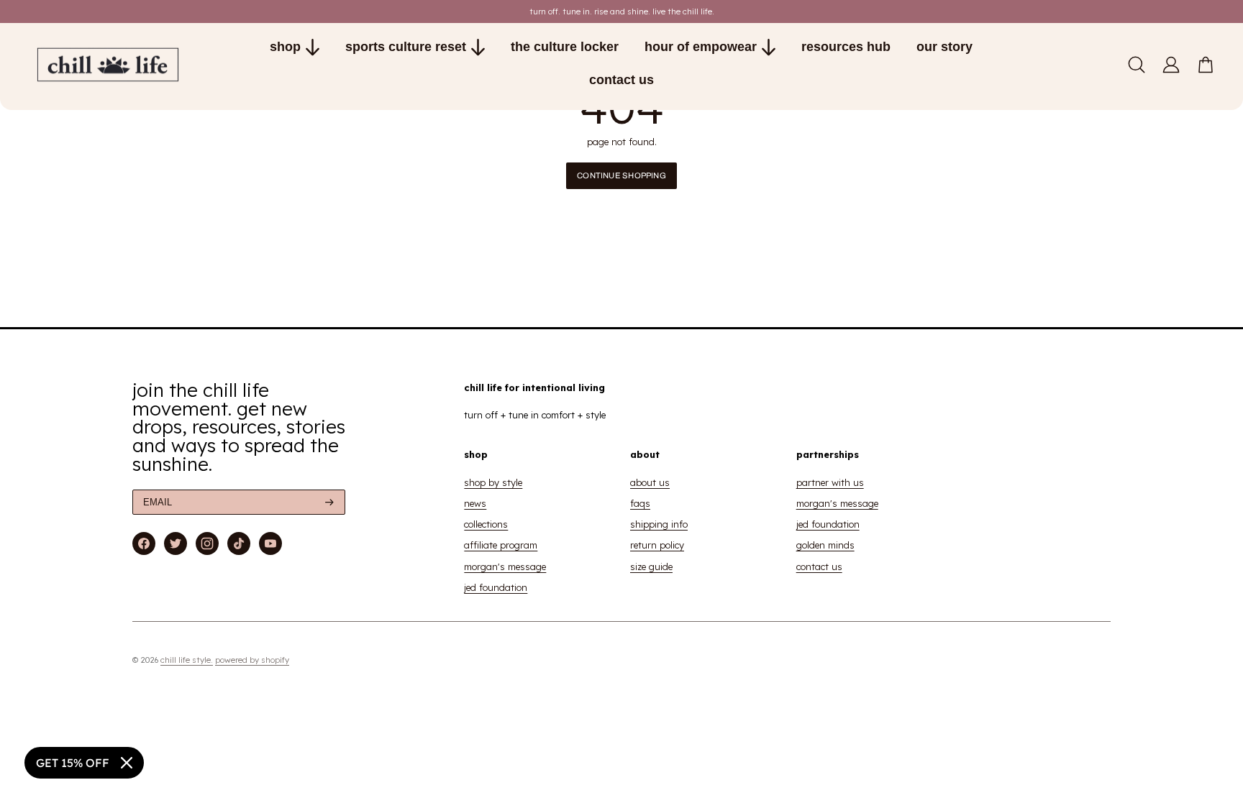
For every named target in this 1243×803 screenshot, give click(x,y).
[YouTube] (270, 543)
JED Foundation (495, 587)
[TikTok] (239, 543)
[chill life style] (120, 65)
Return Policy (657, 545)
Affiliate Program (500, 545)
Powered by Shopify (252, 660)
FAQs (640, 503)
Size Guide (651, 566)
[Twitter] (175, 543)
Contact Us (819, 566)
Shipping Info (659, 524)
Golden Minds (825, 545)
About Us (650, 482)
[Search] (1136, 64)
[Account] (1171, 64)
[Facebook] (144, 543)
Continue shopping (621, 175)
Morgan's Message (505, 566)
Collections (486, 524)
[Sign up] (329, 502)
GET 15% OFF (72, 763)
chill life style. (186, 660)
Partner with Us (830, 482)
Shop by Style (493, 482)
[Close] (126, 762)
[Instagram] (207, 543)
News (475, 503)
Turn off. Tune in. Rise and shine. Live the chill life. (621, 12)
